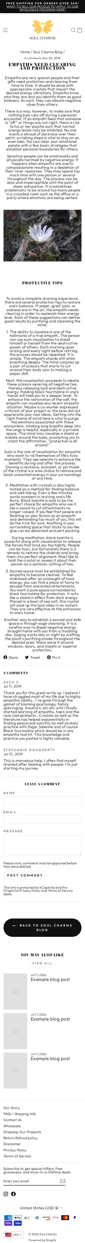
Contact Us (13, 1120)
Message (14, 831)
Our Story (12, 1108)
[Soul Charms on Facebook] (13, 1194)
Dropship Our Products (22, 1132)
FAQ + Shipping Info (20, 1114)
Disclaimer (12, 1144)
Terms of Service (60, 890)
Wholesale (12, 1126)
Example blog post (50, 979)
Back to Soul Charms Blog (45, 927)
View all (42, 963)
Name (10, 793)
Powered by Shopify (42, 1240)
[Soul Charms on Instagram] (6, 1194)
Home (25, 52)
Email (10, 812)
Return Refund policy (21, 1138)
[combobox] (13, 1234)
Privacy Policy (29, 890)
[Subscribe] (62, 1181)
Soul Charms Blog (47, 52)
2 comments (33, 58)
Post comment (25, 875)
